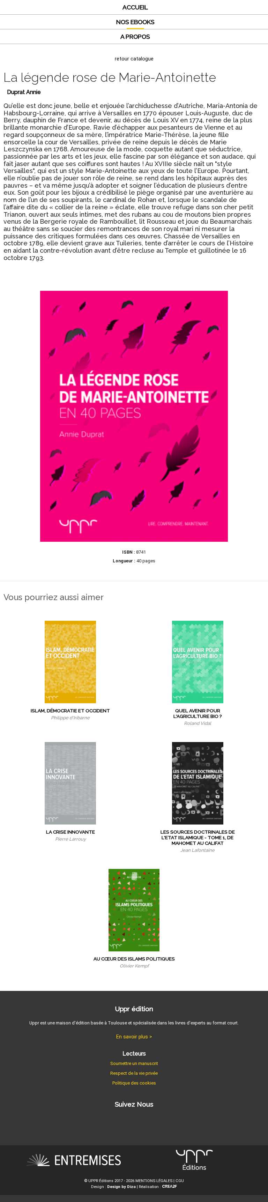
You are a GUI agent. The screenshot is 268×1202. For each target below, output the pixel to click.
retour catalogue (134, 59)
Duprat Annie (24, 92)
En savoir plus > (134, 1037)
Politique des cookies (134, 1083)
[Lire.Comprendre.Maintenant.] (194, 1161)
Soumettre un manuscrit (134, 1063)
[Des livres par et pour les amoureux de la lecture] (73, 1161)
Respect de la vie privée (134, 1073)
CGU (180, 1181)
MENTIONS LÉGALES (153, 1181)
